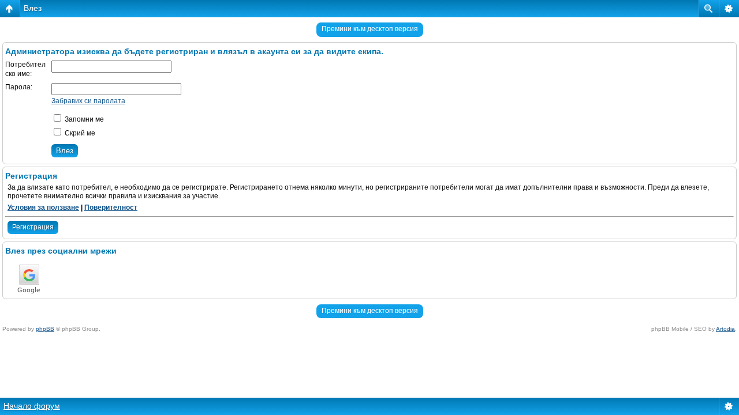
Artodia (725, 329)
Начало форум (31, 405)
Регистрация (33, 227)
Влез (33, 8)
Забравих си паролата (88, 101)
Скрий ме (79, 133)
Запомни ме (83, 119)
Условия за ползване (43, 207)
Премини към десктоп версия (370, 29)
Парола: (18, 87)
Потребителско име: (25, 69)
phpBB (45, 329)
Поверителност (110, 207)
